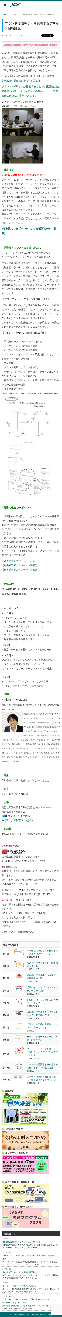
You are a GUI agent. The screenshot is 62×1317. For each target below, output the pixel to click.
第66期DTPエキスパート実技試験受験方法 (20, 1272)
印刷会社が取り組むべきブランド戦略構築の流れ (42, 976)
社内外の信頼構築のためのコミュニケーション (22, 1241)
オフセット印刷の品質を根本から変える (19, 1285)
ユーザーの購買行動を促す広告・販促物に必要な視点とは (41, 1078)
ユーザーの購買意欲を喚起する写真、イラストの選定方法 (42, 1066)
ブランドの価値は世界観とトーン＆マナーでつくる (42, 1026)
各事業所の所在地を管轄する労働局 (21, 80)
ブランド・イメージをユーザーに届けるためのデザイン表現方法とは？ (42, 1052)
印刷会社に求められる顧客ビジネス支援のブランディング (42, 952)
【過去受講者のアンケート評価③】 (21, 569)
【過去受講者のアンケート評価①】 (21, 561)
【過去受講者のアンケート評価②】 (21, 565)
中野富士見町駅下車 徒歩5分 (18, 820)
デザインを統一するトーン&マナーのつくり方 (42, 1038)
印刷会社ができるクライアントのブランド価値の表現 (42, 1013)
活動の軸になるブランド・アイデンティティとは (42, 989)
